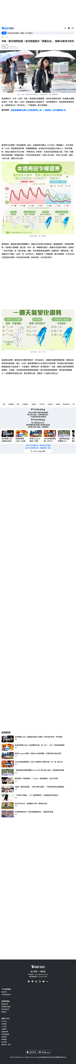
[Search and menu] (72, 28)
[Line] (32, 981)
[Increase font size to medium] (65, 28)
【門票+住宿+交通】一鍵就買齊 (38, 427)
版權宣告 (4, 1012)
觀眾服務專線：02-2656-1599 (38, 976)
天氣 (4, 404)
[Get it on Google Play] (44, 1052)
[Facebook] (29, 981)
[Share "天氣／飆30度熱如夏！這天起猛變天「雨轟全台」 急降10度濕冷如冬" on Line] (69, 28)
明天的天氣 (66, 404)
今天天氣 (41, 404)
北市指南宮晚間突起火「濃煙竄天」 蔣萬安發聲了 (21, 33)
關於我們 (4, 992)
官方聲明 (4, 1042)
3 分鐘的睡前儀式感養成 (38, 417)
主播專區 (4, 1029)
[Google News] (47, 981)
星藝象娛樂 (4, 1032)
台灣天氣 (50, 404)
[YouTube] (43, 981)
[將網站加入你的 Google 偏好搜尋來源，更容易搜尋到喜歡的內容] (38, 451)
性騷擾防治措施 (6, 1006)
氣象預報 (11, 404)
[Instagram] (40, 981)
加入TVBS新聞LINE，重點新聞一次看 (38, 448)
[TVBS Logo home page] (8, 28)
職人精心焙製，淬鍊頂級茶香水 (38, 414)
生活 (7, 37)
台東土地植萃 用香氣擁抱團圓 (38, 412)
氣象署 (58, 404)
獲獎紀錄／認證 (6, 1044)
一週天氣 (33, 404)
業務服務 (4, 1039)
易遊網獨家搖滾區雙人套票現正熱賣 (38, 425)
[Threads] (36, 981)
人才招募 (4, 1026)
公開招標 (4, 1037)
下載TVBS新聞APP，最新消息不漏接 (38, 445)
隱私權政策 (4, 1004)
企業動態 (4, 1024)
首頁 (2, 37)
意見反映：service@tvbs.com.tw (38, 974)
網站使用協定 (5, 1009)
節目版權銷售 (5, 1034)
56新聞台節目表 (6, 994)
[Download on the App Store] (32, 1052)
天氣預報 (25, 404)
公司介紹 (4, 1021)
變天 (18, 404)
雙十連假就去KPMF (38, 423)
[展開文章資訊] (73, 46)
